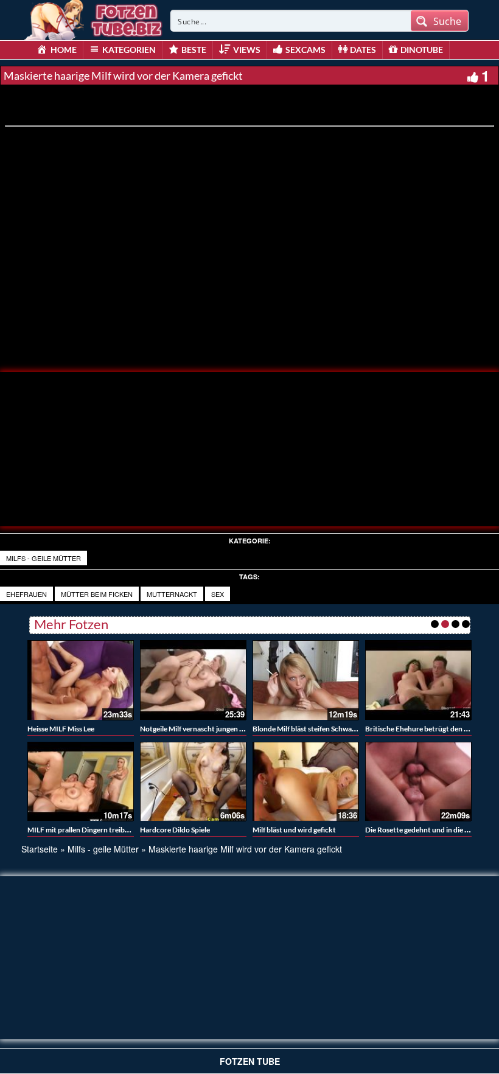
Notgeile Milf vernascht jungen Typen (199, 728)
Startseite (39, 849)
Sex (217, 594)
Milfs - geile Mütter (43, 558)
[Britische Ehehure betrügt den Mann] (418, 680)
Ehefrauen (26, 594)
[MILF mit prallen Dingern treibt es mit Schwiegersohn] (80, 781)
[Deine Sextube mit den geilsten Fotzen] (94, 18)
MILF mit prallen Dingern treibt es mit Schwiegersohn (112, 829)
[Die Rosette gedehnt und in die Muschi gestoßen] (418, 781)
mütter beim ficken (97, 594)
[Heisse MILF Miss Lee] (80, 680)
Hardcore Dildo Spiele (175, 829)
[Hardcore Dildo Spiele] (193, 781)
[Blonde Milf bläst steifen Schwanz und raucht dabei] (306, 680)
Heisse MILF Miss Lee (60, 728)
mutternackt (172, 594)
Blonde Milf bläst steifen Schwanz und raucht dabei (334, 728)
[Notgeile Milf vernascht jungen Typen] (193, 680)
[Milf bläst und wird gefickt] (306, 781)
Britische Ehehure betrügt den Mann (424, 728)
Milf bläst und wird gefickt (294, 829)
